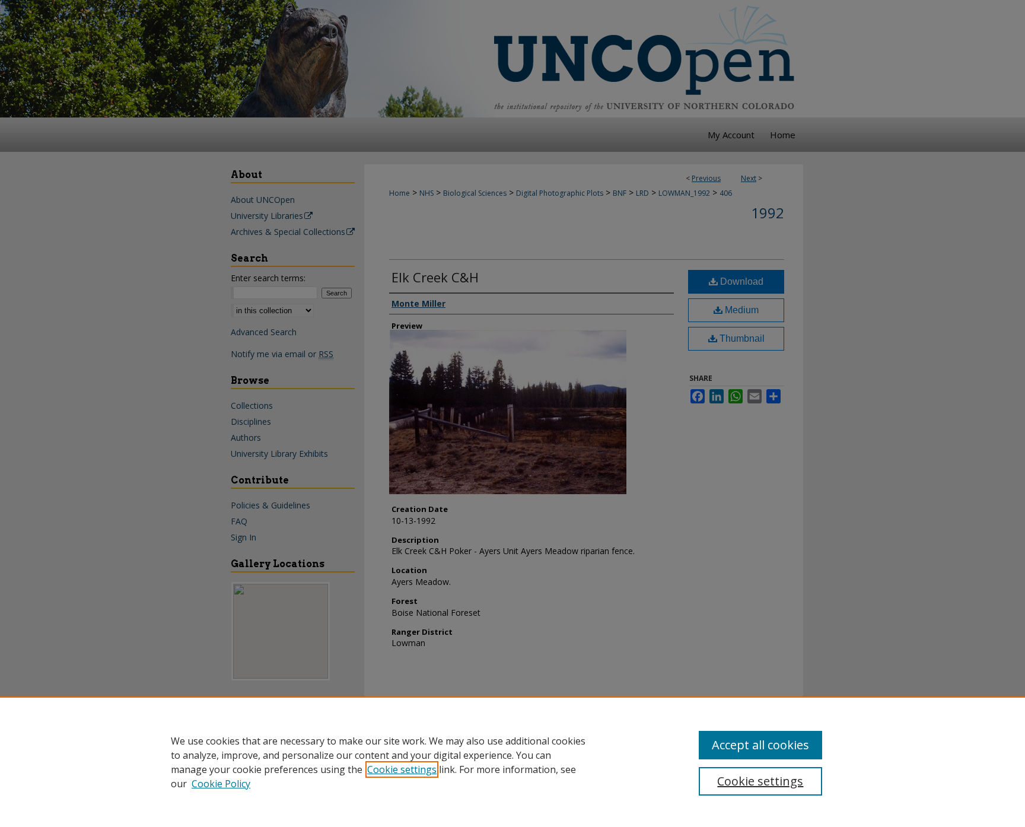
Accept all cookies (760, 745)
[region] (512, 761)
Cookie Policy (221, 783)
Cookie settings (402, 769)
